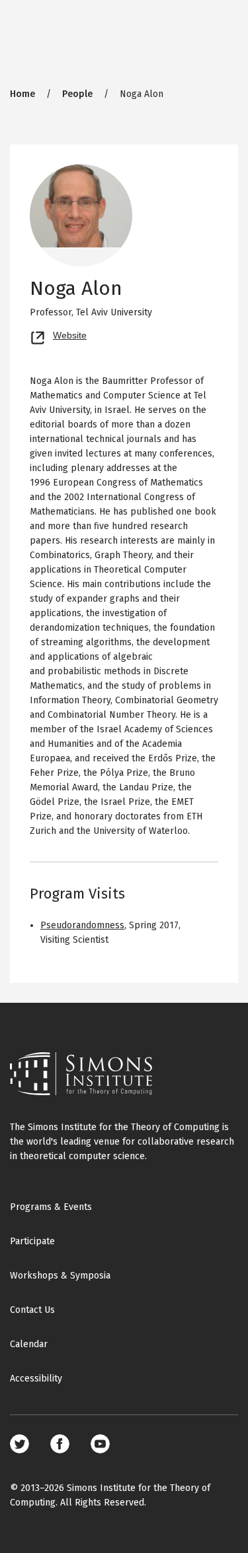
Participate (32, 1241)
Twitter (19, 1443)
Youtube (100, 1443)
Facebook (59, 1443)
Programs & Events (51, 1207)
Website (70, 333)
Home (22, 94)
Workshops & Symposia (60, 1275)
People (77, 94)
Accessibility (36, 1378)
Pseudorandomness (82, 925)
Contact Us (32, 1309)
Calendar (29, 1344)
